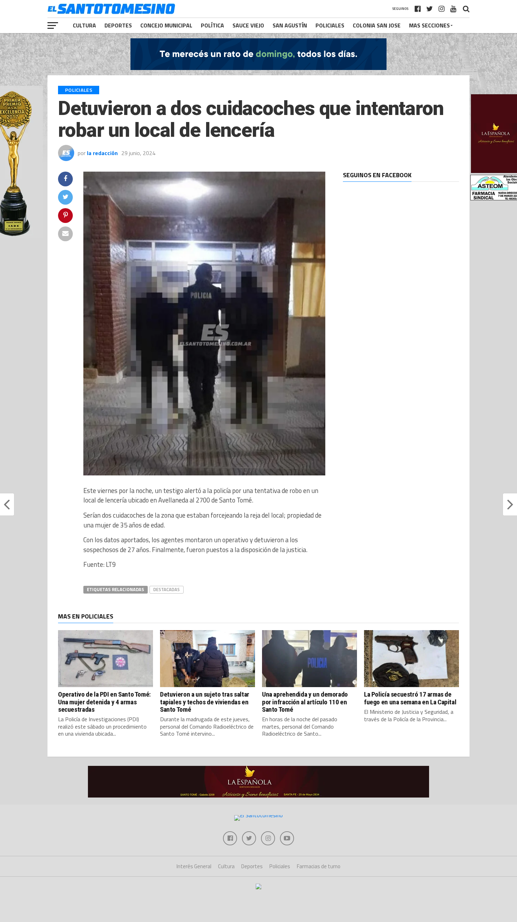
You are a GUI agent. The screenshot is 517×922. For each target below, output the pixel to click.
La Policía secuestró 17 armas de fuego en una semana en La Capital (410, 698)
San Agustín (290, 25)
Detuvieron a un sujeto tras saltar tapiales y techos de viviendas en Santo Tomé (204, 701)
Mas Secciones (429, 25)
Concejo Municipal (166, 25)
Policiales (329, 25)
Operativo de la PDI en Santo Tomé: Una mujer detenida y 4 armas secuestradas (104, 701)
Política (212, 25)
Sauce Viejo (248, 25)
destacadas (166, 589)
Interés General (194, 866)
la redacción (102, 153)
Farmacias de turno (318, 866)
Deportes (118, 25)
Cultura (84, 25)
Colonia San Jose (377, 25)
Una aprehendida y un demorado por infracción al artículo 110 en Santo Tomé (305, 701)
